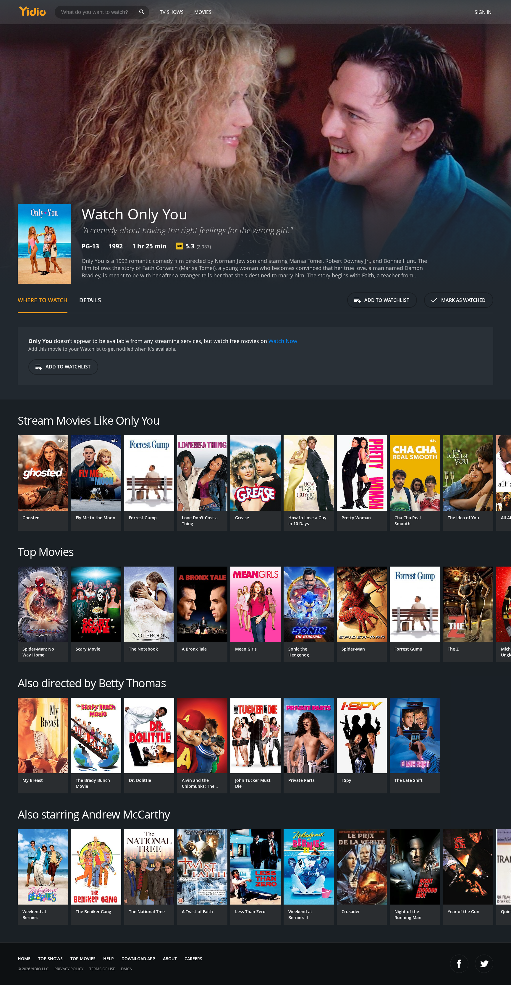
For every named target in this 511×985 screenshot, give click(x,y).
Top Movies (83, 958)
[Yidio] (32, 13)
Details (90, 300)
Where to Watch (42, 300)
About (170, 958)
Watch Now (283, 340)
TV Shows (172, 12)
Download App (138, 958)
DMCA (126, 968)
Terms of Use (102, 968)
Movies (202, 12)
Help (108, 958)
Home (24, 958)
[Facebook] (459, 964)
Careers (193, 958)
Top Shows (50, 958)
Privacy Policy (68, 968)
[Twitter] (484, 964)
